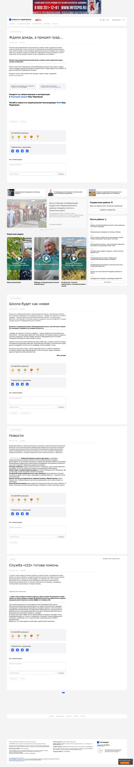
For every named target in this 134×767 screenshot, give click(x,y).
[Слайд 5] (51, 229)
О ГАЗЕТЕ (55, 24)
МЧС (22, 678)
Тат (108, 20)
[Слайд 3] (46, 229)
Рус (101, 20)
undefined (13, 413)
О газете (76, 716)
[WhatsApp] (27, 151)
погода (23, 121)
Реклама (68, 716)
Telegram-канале (17, 87)
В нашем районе (15, 31)
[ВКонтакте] (12, 151)
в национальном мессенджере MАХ (51, 87)
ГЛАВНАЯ (12, 24)
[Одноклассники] (17, 151)
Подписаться (125, 763)
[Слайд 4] (49, 229)
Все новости (107, 282)
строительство (25, 413)
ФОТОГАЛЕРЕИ (37, 24)
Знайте (12, 559)
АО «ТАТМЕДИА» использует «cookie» (18, 758)
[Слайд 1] (41, 229)
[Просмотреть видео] (19, 258)
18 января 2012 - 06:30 (13, 570)
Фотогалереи (60, 716)
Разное (83, 716)
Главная (51, 716)
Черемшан (13, 121)
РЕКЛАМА (47, 24)
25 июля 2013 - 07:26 (13, 440)
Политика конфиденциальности (17, 760)
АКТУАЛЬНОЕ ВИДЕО (23, 24)
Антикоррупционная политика (16, 757)
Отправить (61, 174)
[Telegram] (22, 151)
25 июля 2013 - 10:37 (13, 42)
